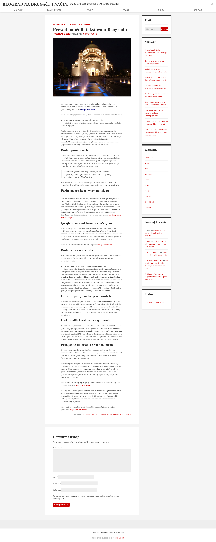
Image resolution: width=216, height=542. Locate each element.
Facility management (154, 260)
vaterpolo (126, 415)
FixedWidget (119, 538)
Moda (147, 180)
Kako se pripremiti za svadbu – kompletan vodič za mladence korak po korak (156, 132)
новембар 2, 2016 (61, 34)
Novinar (77, 34)
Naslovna (18, 10)
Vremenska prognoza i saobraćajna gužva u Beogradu (156, 277)
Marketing (148, 174)
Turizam (162, 10)
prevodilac (114, 415)
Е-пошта (57, 483)
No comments (90, 34)
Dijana (149, 274)
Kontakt (198, 10)
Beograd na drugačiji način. (35, 4)
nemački (105, 415)
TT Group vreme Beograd (154, 302)
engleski (94, 415)
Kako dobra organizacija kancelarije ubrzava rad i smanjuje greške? (154, 113)
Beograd (86, 415)
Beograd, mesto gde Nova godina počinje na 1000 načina (155, 244)
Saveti (90, 10)
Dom (146, 169)
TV (120, 415)
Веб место (57, 490)
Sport (126, 10)
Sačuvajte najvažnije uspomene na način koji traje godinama (156, 52)
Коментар (57, 447)
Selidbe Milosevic (153, 252)
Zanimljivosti (54, 10)
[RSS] (212, 4)
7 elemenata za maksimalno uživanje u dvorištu (155, 233)
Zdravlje (148, 207)
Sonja (149, 241)
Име (55, 477)
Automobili (149, 158)
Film (100, 415)
